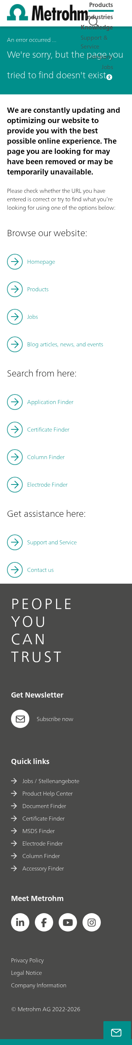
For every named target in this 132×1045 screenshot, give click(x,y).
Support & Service (94, 41)
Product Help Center (47, 793)
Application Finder (50, 402)
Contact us (40, 570)
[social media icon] (20, 922)
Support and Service (52, 542)
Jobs (107, 67)
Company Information (38, 985)
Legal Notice (26, 972)
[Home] (47, 18)
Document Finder (44, 805)
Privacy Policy (27, 960)
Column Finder (46, 457)
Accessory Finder (43, 868)
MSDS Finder (38, 830)
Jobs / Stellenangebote (50, 780)
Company (100, 56)
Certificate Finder (48, 429)
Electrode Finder (47, 484)
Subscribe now (55, 719)
